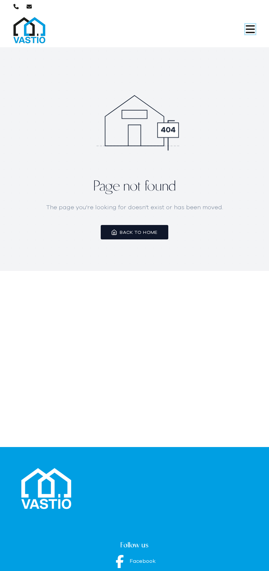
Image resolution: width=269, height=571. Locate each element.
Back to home (138, 232)
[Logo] (44, 30)
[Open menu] (250, 29)
